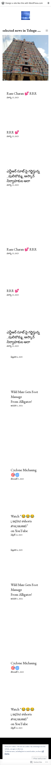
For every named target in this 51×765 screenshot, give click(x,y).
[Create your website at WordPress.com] (25, 3)
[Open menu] (46, 30)
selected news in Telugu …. (22, 30)
